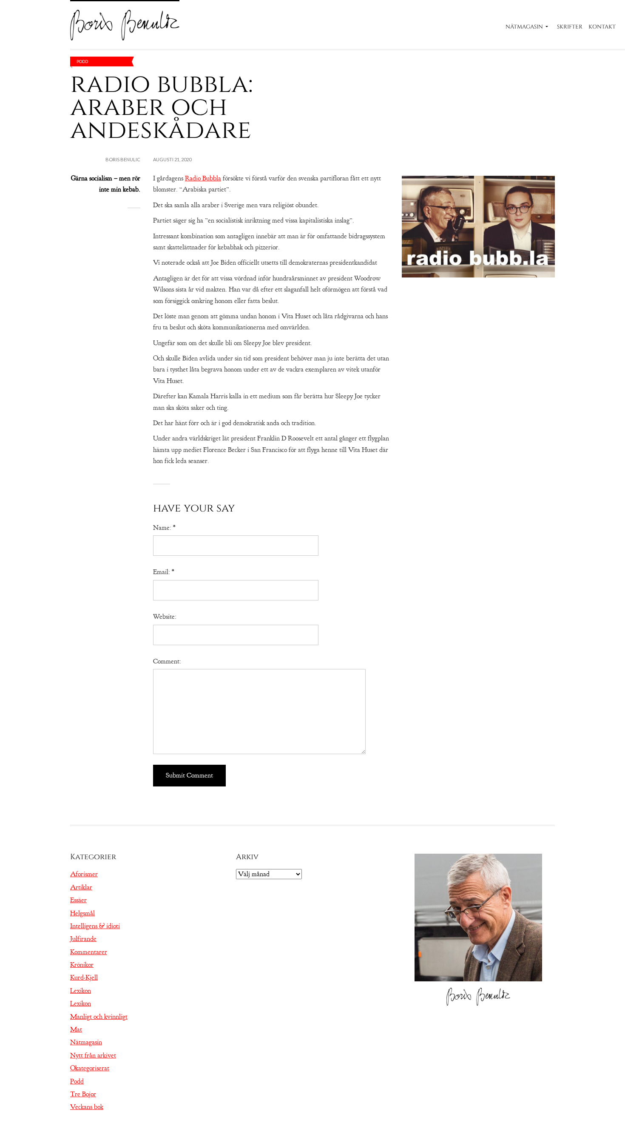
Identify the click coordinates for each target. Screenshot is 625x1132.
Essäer (78, 900)
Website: (164, 616)
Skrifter (569, 27)
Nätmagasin (524, 27)
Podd (82, 61)
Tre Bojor (83, 1094)
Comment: (167, 661)
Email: (163, 572)
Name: (164, 527)
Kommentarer (88, 952)
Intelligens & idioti (95, 926)
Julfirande (83, 939)
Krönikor (82, 964)
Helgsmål (82, 913)
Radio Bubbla (203, 178)
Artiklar (81, 887)
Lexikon (80, 990)
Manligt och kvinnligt (99, 1016)
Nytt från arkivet (93, 1055)
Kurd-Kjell (84, 977)
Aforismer (84, 874)
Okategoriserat (89, 1068)
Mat (76, 1029)
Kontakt (602, 27)
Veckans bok (86, 1107)
